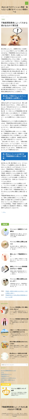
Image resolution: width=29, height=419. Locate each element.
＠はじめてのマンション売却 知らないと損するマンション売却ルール (14, 9)
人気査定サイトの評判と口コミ (8, 378)
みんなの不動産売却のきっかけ (8, 370)
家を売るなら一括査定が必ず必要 (18, 353)
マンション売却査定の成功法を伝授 (19, 319)
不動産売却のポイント (6, 374)
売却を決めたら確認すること (8, 380)
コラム (4, 212)
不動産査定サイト (5, 376)
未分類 (2, 381)
